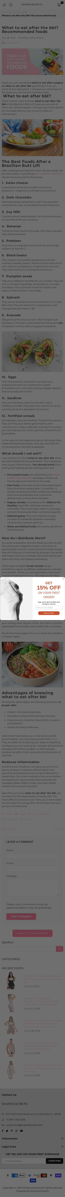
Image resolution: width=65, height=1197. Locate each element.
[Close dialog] (63, 579)
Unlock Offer (49, 613)
